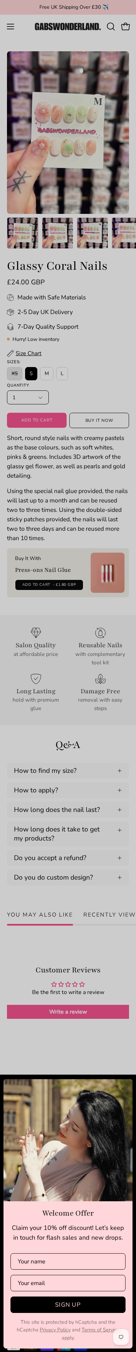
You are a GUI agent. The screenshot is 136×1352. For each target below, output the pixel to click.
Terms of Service (100, 1329)
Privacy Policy (55, 1329)
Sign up (68, 1305)
